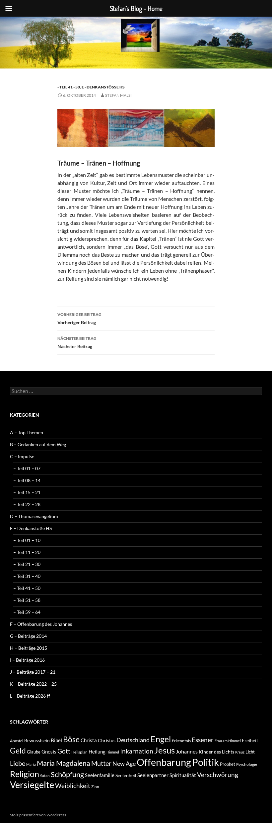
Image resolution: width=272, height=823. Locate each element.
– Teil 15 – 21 (26, 492)
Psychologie (246, 764)
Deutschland (133, 740)
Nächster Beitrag (77, 342)
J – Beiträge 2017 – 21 (32, 672)
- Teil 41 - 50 (68, 86)
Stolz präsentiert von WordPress (38, 814)
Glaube (33, 751)
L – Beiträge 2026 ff (30, 696)
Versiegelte (32, 784)
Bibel (56, 740)
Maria (31, 764)
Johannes (187, 751)
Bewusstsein (37, 740)
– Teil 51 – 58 (26, 600)
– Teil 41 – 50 (26, 588)
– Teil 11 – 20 (26, 552)
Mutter (101, 763)
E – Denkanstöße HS (31, 528)
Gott (63, 751)
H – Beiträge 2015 (28, 648)
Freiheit (250, 740)
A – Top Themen (26, 432)
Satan (45, 775)
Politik (205, 762)
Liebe (17, 763)
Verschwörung (217, 774)
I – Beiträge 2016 (27, 660)
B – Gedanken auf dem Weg (38, 444)
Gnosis (48, 751)
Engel (161, 739)
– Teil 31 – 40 (26, 576)
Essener (203, 740)
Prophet (227, 764)
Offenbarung (164, 762)
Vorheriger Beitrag (79, 318)
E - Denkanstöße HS (103, 86)
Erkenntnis (181, 740)
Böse (71, 739)
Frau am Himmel (228, 741)
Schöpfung (67, 774)
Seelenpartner (153, 775)
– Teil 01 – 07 (26, 468)
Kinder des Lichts (216, 751)
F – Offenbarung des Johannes (41, 624)
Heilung (97, 751)
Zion (95, 786)
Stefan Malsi (118, 95)
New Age (124, 763)
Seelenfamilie (99, 775)
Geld (18, 750)
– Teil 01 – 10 (26, 540)
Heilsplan (79, 752)
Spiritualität (183, 775)
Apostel (16, 740)
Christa (89, 740)
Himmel (112, 752)
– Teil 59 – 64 (26, 612)
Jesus (164, 750)
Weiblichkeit (72, 785)
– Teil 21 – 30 (26, 564)
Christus (106, 740)
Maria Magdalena (63, 763)
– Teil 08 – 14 (26, 480)
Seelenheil (125, 775)
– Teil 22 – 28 (26, 504)
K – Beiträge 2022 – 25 (33, 684)
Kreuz (239, 752)
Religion (24, 774)
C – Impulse (22, 456)
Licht (250, 751)
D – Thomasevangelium (34, 516)
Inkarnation (136, 751)
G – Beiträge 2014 (28, 636)
